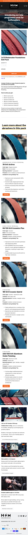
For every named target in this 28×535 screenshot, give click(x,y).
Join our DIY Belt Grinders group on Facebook (9, 439)
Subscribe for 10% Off (8, 521)
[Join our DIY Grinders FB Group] (14, 414)
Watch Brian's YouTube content (7, 508)
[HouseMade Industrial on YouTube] (23, 516)
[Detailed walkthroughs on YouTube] (14, 483)
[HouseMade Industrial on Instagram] (18, 516)
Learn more (6, 194)
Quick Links (5, 525)
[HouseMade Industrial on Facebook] (21, 516)
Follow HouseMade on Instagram (7, 473)
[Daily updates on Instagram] (14, 450)
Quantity (4, 62)
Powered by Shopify (19, 533)
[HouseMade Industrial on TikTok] (26, 516)
